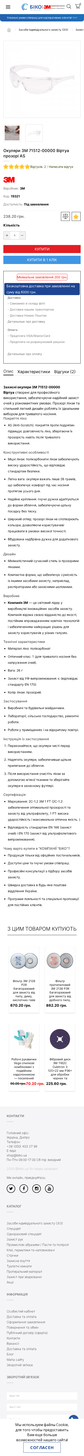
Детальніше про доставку (26, 321)
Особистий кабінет (21, 1311)
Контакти (13, 1338)
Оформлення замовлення (26, 1322)
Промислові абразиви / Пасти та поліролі (38, 1245)
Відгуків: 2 (38, 167)
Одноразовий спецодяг (24, 1234)
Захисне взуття (18, 1261)
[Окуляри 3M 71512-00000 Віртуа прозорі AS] (42, 79)
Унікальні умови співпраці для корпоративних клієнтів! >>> (42, 17)
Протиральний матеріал (24, 1271)
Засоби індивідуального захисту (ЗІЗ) (35, 1223)
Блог (10, 1354)
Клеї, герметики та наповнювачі (31, 1250)
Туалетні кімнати (19, 1266)
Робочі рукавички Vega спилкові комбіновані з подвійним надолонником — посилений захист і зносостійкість (24, 1072)
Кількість (11, 225)
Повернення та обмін (23, 1327)
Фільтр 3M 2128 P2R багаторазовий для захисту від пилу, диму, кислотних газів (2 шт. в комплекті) (24, 994)
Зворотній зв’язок (20, 1365)
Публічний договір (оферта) (27, 1333)
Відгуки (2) (65, 371)
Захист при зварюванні (24, 1277)
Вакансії (13, 1343)
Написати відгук (61, 167)
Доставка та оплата (22, 1317)
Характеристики (33, 371)
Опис (8, 371)
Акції (10, 1282)
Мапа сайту (15, 1359)
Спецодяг (14, 1228)
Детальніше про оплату (25, 354)
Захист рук (15, 1239)
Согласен (42, 1447)
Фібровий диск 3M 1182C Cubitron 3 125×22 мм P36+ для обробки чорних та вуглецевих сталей (60, 1072)
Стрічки (12, 1255)
